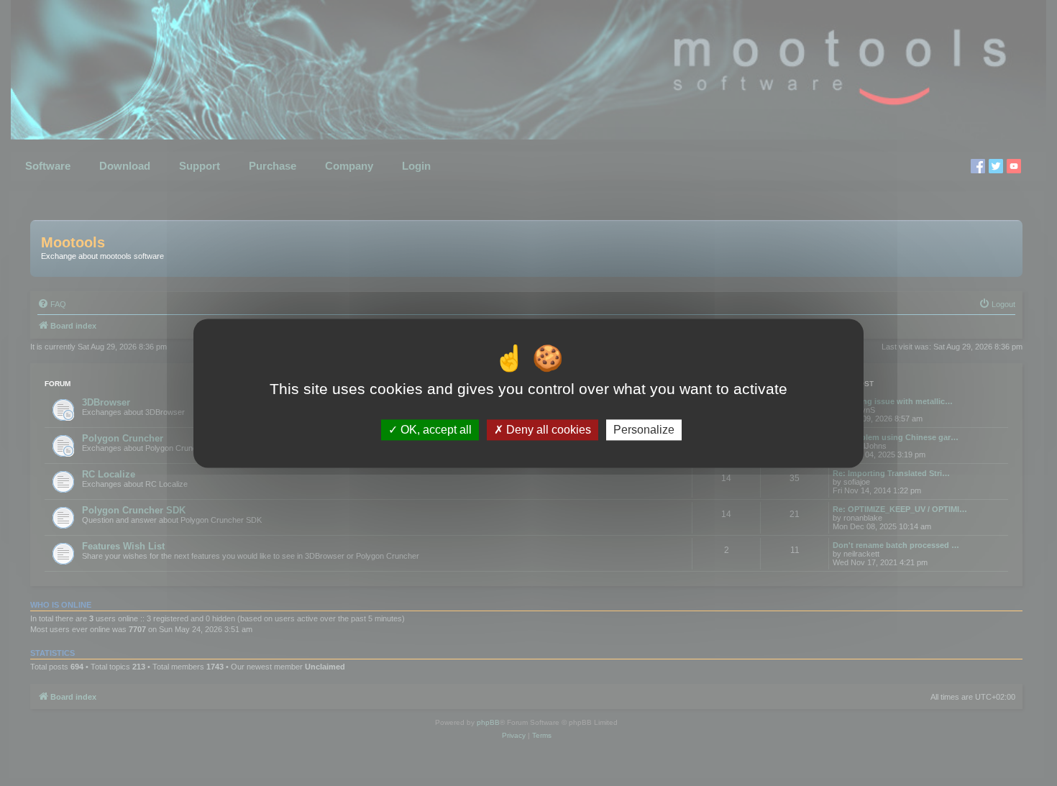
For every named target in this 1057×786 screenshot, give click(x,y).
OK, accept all (435, 430)
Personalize (643, 430)
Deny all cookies (547, 430)
